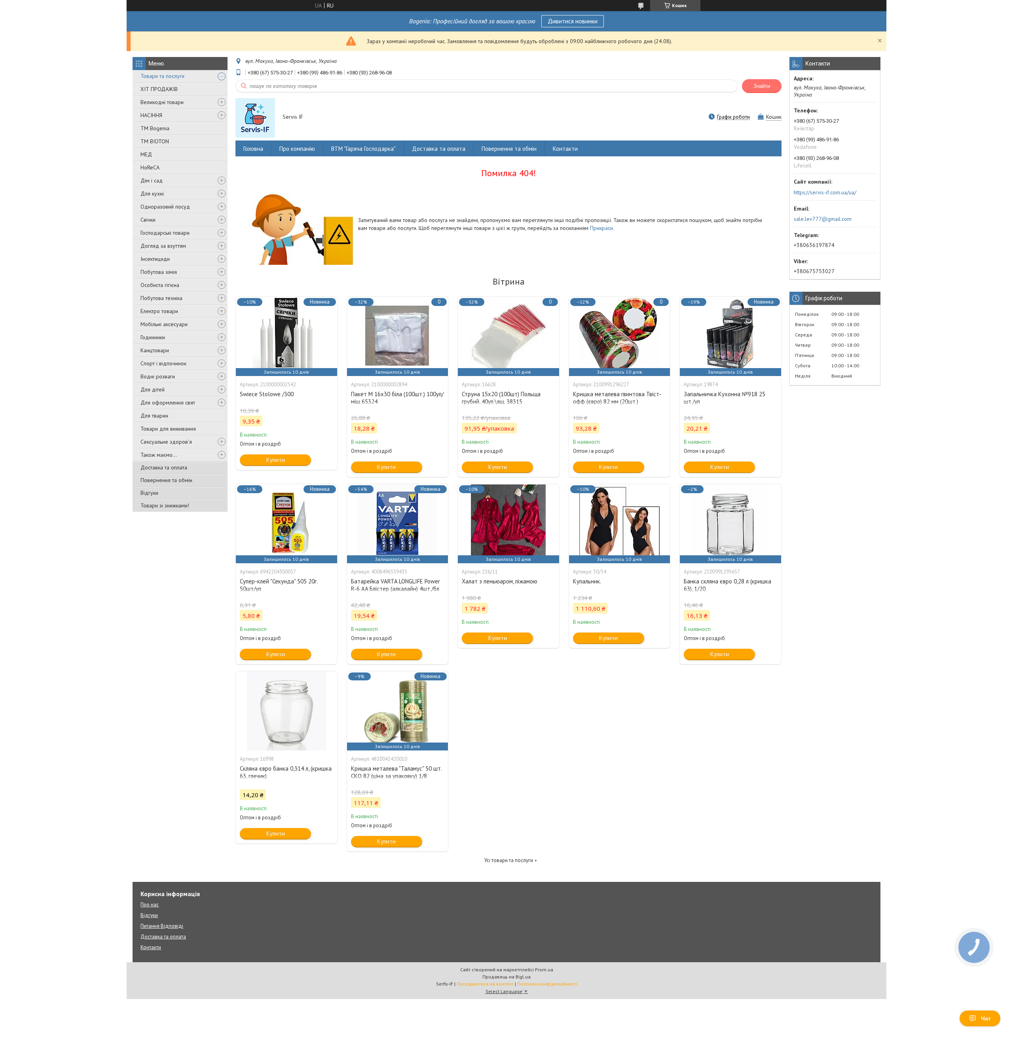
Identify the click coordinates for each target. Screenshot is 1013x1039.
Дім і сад (151, 180)
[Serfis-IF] (255, 117)
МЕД (146, 154)
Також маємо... (158, 454)
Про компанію (297, 149)
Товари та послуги (162, 76)
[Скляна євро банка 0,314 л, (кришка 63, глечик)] (286, 710)
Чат (986, 1018)
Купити (275, 459)
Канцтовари (154, 350)
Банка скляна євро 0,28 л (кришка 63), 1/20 (727, 585)
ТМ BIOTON (154, 141)
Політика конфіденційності (547, 984)
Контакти (565, 149)
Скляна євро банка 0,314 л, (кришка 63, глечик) (286, 772)
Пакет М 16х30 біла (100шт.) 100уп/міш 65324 (397, 397)
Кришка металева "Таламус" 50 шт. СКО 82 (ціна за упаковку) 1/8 (396, 772)
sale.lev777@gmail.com (823, 218)
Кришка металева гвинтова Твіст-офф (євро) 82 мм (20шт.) (617, 397)
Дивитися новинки (573, 21)
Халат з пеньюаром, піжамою (499, 581)
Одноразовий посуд (165, 206)
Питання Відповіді (161, 926)
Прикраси (601, 228)
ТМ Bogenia (154, 128)
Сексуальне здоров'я (166, 441)
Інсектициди (155, 258)
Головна (253, 149)
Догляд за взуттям (163, 245)
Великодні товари (162, 102)
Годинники (152, 337)
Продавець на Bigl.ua (506, 977)
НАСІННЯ (151, 115)
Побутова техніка (161, 298)
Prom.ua (544, 970)
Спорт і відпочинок (163, 363)
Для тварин (154, 415)
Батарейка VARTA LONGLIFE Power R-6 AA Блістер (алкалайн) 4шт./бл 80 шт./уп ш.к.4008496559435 (395, 588)
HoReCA (149, 167)
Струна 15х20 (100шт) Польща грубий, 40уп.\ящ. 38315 (501, 397)
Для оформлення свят (167, 402)
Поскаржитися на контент (485, 984)
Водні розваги (157, 376)
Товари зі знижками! (164, 505)
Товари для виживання (168, 428)
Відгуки (149, 492)
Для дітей (152, 389)
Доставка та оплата (163, 467)
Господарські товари (165, 232)
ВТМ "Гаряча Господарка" (363, 149)
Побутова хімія (158, 271)
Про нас (149, 904)
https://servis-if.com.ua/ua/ (825, 192)
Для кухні (152, 193)
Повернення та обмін (166, 480)
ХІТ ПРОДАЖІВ (159, 89)
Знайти (761, 86)
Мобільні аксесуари (164, 324)
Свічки (148, 219)
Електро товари (159, 311)
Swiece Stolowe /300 (267, 394)
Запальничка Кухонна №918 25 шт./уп (724, 397)
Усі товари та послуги (508, 860)
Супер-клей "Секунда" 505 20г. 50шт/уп (278, 585)
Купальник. (587, 581)
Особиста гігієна (159, 285)
